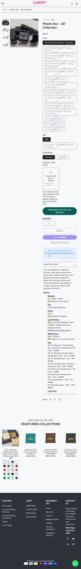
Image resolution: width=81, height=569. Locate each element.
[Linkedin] (67, 544)
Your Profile (7, 525)
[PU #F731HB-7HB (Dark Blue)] (16, 477)
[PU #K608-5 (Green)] (8, 473)
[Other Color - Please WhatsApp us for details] (4, 461)
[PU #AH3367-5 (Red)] (4, 469)
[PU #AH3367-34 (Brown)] (16, 469)
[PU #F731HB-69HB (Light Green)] (12, 477)
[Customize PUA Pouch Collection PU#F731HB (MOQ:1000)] (50, 438)
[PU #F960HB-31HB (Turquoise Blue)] (8, 477)
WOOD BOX (31, 513)
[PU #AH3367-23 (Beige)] (12, 469)
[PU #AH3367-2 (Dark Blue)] (12, 461)
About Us (49, 512)
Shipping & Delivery (50, 534)
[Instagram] (67, 538)
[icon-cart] (76, 3)
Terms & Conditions (50, 528)
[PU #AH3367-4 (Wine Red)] (16, 465)
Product (49, 516)
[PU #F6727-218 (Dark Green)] (4, 477)
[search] (72, 3)
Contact (49, 523)
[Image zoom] (24, 33)
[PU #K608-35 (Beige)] (16, 473)
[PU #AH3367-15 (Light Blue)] (8, 461)
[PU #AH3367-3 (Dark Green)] (8, 465)
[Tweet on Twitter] (55, 399)
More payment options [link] (59, 242)
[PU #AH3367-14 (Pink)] (8, 469)
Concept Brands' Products (9, 510)
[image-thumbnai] (5, 22)
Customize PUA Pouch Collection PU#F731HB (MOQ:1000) (50, 453)
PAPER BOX (31, 506)
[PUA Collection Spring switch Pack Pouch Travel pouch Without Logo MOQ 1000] (10, 438)
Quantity (47, 218)
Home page (7, 506)
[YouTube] (73, 538)
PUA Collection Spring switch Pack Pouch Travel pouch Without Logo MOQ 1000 (10, 454)
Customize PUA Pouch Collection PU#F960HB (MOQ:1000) (70, 453)
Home (4, 10)
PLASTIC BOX (31, 509)
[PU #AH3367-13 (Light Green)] (12, 465)
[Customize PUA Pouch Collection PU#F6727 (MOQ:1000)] (30, 438)
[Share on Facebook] (50, 399)
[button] (60, 230)
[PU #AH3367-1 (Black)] (4, 465)
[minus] (45, 223)
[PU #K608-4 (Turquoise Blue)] (4, 473)
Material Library (52, 519)
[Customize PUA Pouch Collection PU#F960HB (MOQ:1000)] (70, 438)
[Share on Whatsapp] (59, 399)
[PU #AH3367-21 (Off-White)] (16, 461)
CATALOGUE (31, 517)
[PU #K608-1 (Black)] (12, 473)
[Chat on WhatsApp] (75, 563)
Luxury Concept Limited (44, 561)
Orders (5, 522)
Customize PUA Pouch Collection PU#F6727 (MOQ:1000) (30, 453)
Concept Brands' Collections (9, 517)
